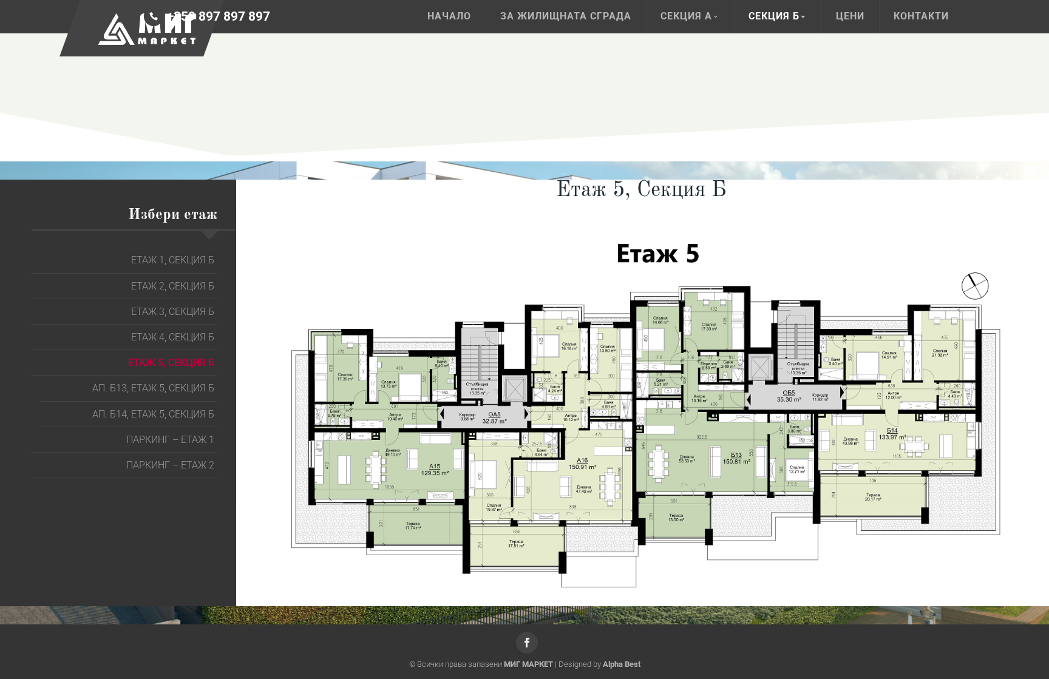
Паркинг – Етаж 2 (170, 465)
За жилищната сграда (565, 16)
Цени (850, 16)
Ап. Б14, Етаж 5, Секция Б (153, 414)
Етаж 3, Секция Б (172, 311)
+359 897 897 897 (218, 16)
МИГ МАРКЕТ (528, 664)
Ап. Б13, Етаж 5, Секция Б (153, 388)
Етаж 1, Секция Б (172, 260)
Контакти (921, 16)
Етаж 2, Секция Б (172, 286)
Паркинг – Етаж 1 (170, 439)
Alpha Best (621, 664)
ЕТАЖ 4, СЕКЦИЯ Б (172, 337)
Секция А (686, 16)
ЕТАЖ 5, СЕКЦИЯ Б (171, 362)
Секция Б (774, 16)
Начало (449, 16)
